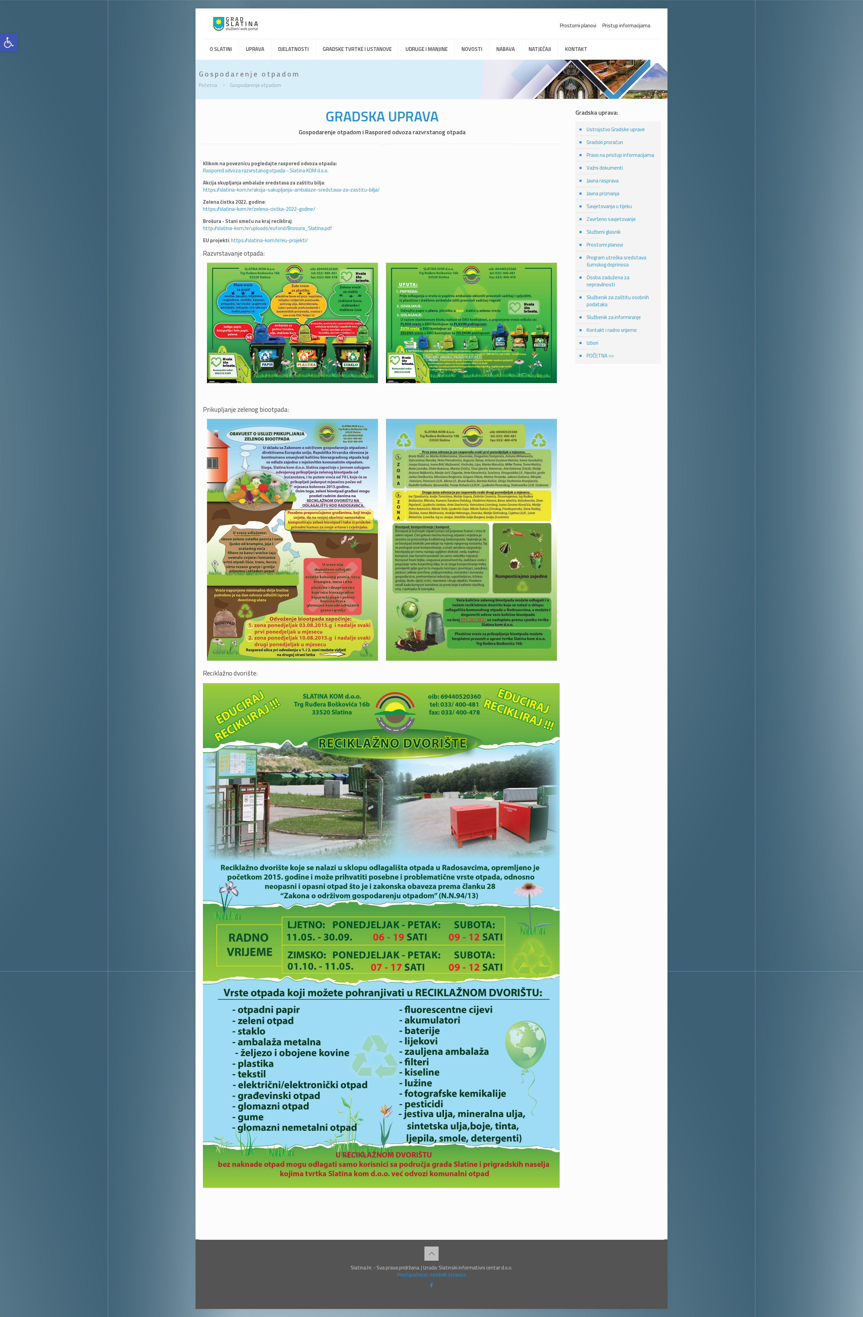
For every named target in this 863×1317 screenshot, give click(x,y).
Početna (208, 85)
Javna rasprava (603, 180)
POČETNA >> (600, 356)
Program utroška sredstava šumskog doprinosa (616, 261)
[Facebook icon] (431, 1285)
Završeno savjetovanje (611, 219)
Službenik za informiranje (614, 317)
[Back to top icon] (431, 1254)
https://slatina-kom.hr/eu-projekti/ (269, 240)
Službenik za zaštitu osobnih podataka (618, 300)
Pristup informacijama (626, 25)
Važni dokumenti (605, 168)
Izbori (592, 343)
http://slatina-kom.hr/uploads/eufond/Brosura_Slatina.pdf (267, 228)
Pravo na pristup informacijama (620, 155)
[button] (9, 42)
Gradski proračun (605, 142)
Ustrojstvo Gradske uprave (616, 129)
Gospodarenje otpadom (255, 85)
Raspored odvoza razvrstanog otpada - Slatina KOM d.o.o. (265, 170)
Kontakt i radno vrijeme (612, 330)
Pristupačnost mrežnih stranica (431, 1275)
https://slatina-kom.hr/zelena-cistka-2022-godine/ (259, 209)
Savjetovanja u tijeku (609, 206)
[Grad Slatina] (235, 23)
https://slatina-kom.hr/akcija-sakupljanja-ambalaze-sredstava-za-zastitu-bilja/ (291, 190)
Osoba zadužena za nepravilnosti (608, 281)
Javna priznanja (603, 193)
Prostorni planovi (578, 25)
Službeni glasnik (604, 232)
